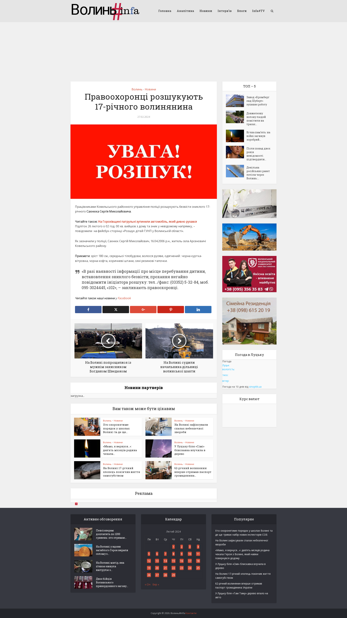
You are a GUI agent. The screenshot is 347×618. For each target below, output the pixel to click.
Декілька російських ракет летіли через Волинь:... (258, 173)
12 (148, 561)
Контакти (190, 613)
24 (189, 568)
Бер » (156, 584)
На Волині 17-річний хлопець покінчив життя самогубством (121, 471)
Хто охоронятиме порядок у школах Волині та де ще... (116, 428)
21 (165, 568)
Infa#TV (258, 11)
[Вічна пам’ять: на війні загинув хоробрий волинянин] (236, 136)
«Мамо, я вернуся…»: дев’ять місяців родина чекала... (120, 450)
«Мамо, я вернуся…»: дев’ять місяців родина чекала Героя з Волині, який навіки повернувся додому (242, 554)
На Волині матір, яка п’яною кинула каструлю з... (110, 566)
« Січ (147, 584)
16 (181, 561)
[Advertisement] (173, 49)
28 (165, 575)
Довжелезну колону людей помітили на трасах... (256, 119)
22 (173, 568)
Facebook (124, 298)
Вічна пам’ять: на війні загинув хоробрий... (258, 136)
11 (198, 554)
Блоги (242, 11)
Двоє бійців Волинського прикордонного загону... (112, 582)
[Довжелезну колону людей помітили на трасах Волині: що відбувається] (236, 117)
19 (148, 568)
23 (181, 568)
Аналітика (185, 11)
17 (189, 561)
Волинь (137, 89)
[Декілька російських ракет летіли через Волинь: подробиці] (236, 171)
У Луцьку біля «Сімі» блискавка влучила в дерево (189, 450)
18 (198, 561)
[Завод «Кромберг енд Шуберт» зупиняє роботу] (236, 101)
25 (198, 568)
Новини (206, 11)
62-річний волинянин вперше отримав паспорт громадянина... (192, 471)
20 (157, 568)
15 (173, 561)
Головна (164, 11)
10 (189, 554)
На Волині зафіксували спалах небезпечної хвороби (191, 428)
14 (165, 561)
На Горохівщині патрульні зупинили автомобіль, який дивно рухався (147, 222)
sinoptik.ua (255, 386)
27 (157, 575)
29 (173, 575)
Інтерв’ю (225, 11)
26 (148, 575)
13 (157, 561)
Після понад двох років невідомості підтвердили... (258, 154)
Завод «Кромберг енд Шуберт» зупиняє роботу (258, 100)
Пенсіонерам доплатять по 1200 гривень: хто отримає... (111, 534)
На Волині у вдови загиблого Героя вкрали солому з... (112, 550)
